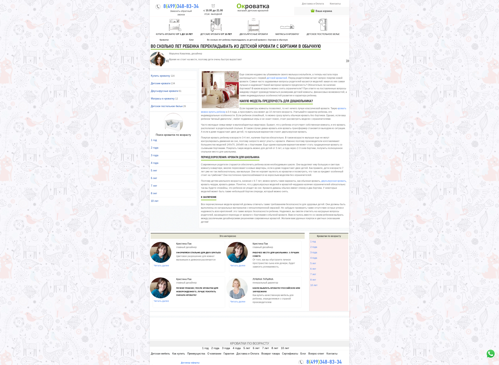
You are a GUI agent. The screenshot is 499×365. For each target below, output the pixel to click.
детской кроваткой (277, 78)
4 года (313, 258)
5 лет (313, 263)
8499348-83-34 (181, 6)
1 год (313, 241)
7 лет (313, 274)
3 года (313, 252)
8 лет (313, 279)
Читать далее (161, 265)
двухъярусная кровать (333, 181)
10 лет (314, 285)
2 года (313, 247)
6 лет (313, 269)
